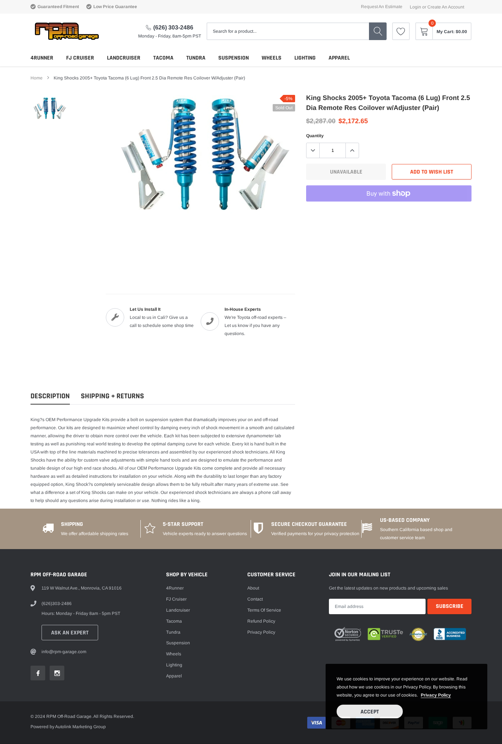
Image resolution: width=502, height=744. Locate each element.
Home (37, 78)
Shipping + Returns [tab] (112, 396)
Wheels (272, 58)
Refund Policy (261, 621)
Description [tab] (50, 396)
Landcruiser (123, 58)
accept (370, 712)
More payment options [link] (388, 211)
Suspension (233, 58)
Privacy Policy (261, 632)
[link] (401, 31)
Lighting (305, 58)
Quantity (315, 135)
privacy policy (436, 695)
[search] (378, 31)
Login (415, 7)
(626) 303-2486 (173, 27)
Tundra (195, 58)
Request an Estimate (381, 6)
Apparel (339, 58)
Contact (255, 599)
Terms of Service (264, 610)
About (253, 588)
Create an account (445, 7)
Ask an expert (70, 633)
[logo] (66, 31)
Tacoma (163, 58)
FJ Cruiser (80, 58)
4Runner (42, 58)
